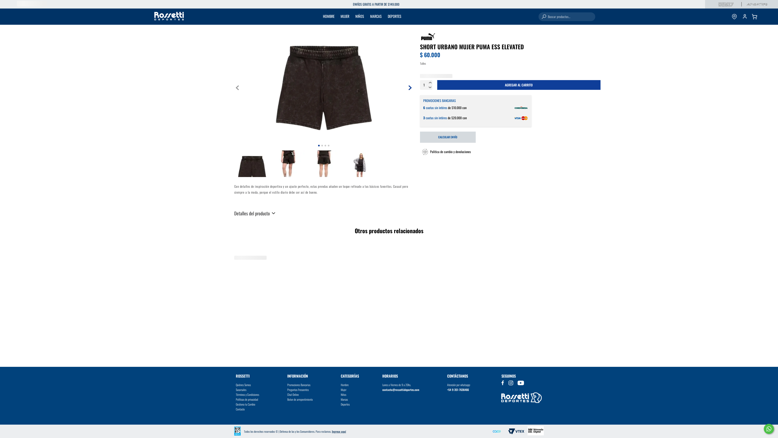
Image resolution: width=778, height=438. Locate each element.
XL (456, 76)
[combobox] (567, 16)
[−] (430, 102)
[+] (430, 97)
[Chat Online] (769, 429)
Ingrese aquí (339, 431)
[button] (445, 176)
